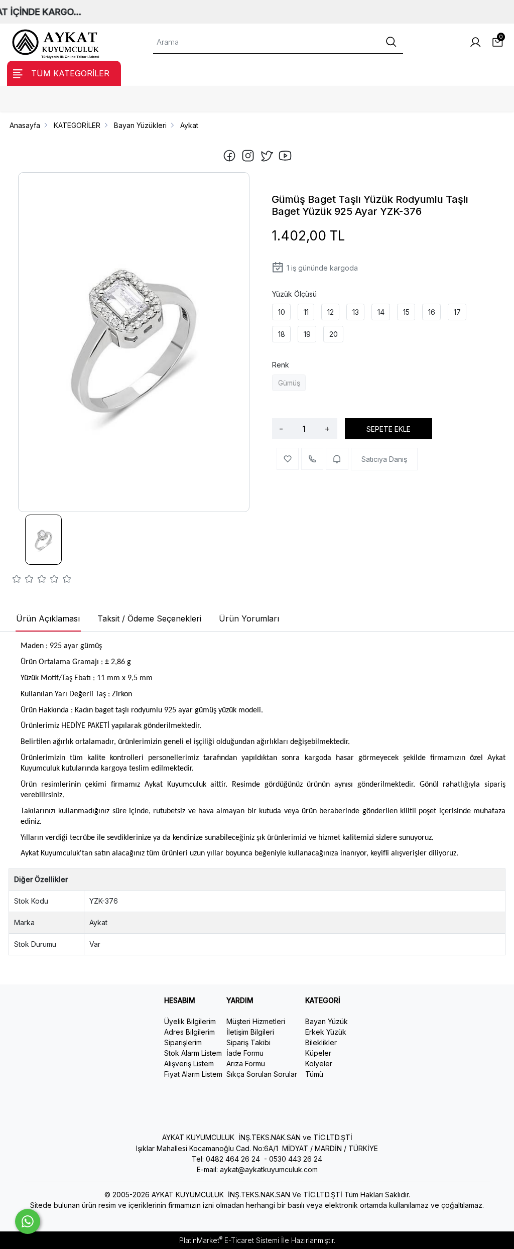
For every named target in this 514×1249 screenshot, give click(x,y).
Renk (280, 364)
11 (306, 312)
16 (431, 312)
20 (333, 334)
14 (380, 312)
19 (307, 334)
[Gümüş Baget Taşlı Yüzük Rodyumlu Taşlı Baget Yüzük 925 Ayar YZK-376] (134, 342)
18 (281, 334)
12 (330, 312)
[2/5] (23, 580)
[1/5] (17, 580)
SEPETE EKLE (388, 429)
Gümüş (289, 383)
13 (355, 312)
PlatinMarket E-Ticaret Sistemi (229, 1240)
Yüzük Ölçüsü (294, 294)
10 (281, 312)
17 (457, 312)
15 (406, 312)
